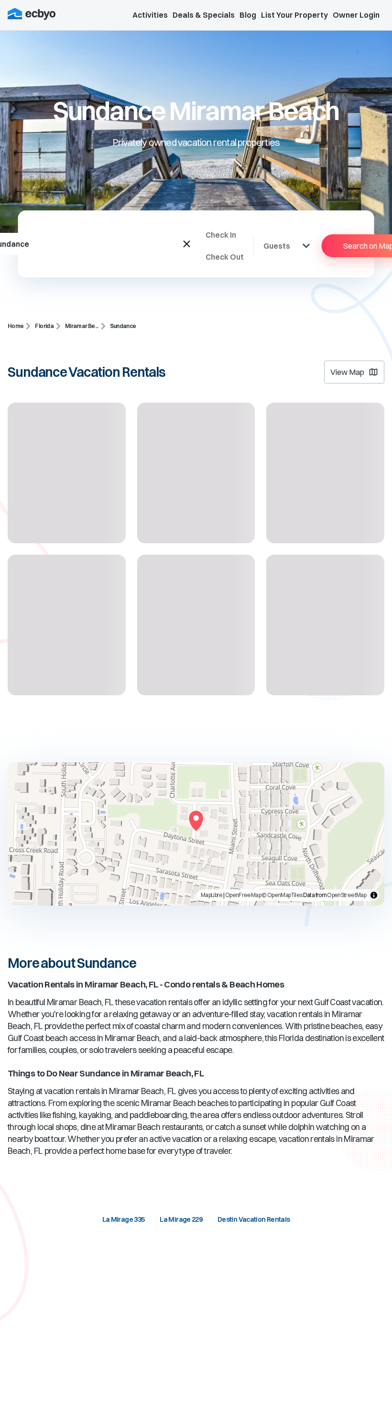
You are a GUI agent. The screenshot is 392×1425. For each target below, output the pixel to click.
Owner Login (356, 15)
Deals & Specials (204, 15)
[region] (196, 834)
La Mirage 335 (123, 1219)
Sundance (123, 325)
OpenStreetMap (346, 895)
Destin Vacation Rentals (254, 1219)
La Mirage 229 (181, 1219)
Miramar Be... (81, 325)
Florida (44, 325)
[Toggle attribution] (374, 895)
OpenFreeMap (243, 895)
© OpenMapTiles (281, 895)
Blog (248, 15)
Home (15, 325)
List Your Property (294, 15)
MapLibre (212, 895)
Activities (150, 15)
